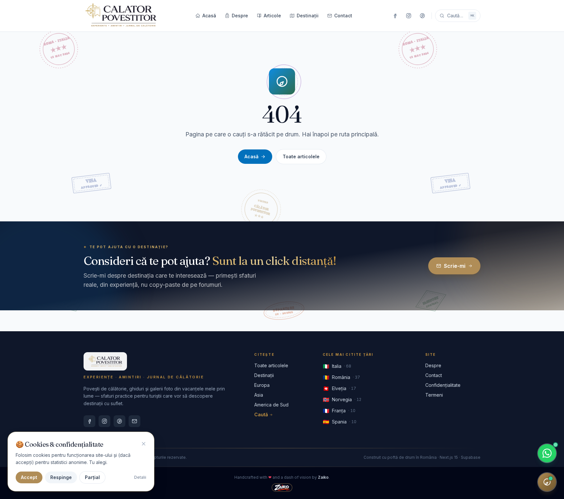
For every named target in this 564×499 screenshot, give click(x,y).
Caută (261, 414)
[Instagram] (409, 16)
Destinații (308, 15)
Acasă (209, 15)
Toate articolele (301, 156)
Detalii (140, 477)
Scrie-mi (454, 266)
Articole (272, 15)
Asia (258, 395)
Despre (240, 15)
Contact (343, 15)
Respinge (61, 477)
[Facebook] (395, 16)
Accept (29, 477)
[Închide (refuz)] (143, 444)
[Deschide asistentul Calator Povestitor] (547, 482)
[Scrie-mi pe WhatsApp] (547, 453)
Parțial (92, 477)
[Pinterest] (422, 16)
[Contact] (134, 421)
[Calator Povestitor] (121, 15)
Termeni (434, 395)
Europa (262, 385)
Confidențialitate (443, 385)
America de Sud (271, 404)
